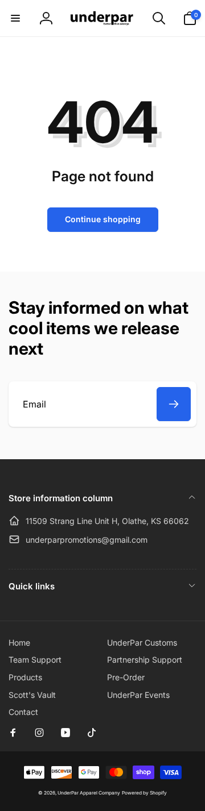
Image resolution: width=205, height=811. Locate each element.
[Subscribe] (174, 404)
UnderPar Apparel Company (89, 793)
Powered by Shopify (144, 793)
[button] (15, 18)
